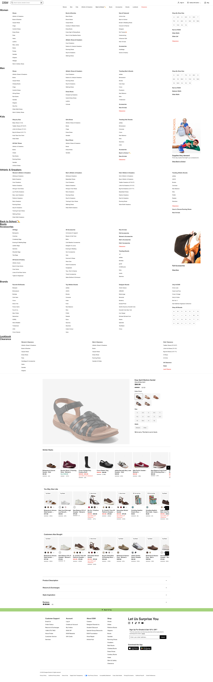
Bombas (121, 260)
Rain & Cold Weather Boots (73, 35)
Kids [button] (77, 7)
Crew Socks (15, 269)
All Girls (165, 358)
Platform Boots (112, 627)
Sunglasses (69, 268)
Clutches (14, 236)
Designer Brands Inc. (93, 624)
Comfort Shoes (16, 29)
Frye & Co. (15, 310)
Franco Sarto (15, 307)
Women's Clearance (27, 342)
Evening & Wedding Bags (19, 242)
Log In (68, 621)
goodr (120, 264)
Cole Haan (122, 84)
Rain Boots (15, 96)
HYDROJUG (122, 267)
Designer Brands (124, 285)
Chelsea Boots (16, 84)
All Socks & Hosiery (18, 260)
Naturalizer (15, 316)
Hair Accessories (70, 252)
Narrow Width (176, 30)
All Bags (15, 230)
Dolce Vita (15, 303)
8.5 (182, 21)
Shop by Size (16, 120)
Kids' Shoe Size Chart (18, 135)
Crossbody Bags (16, 239)
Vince (120, 329)
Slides (109, 624)
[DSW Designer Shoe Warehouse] (5, 2)
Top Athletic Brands (72, 285)
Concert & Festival (124, 26)
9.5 (190, 21)
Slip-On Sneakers (70, 52)
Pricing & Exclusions (129, 675)
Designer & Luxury (71, 245)
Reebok (174, 198)
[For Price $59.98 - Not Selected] (156, 396)
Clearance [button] (144, 7)
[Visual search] (41, 3)
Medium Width (176, 91)
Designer (121, 29)
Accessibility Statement (105, 675)
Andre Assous (122, 288)
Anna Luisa (175, 288)
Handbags (121, 49)
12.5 (198, 79)
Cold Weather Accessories (73, 242)
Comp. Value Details (117, 675)
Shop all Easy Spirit (140, 382)
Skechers (121, 142)
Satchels (14, 249)
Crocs (120, 87)
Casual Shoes (16, 22)
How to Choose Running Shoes (181, 209)
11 (173, 25)
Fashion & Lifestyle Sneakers (74, 46)
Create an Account (72, 624)
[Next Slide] (168, 468)
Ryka (67, 319)
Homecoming (122, 35)
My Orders (69, 627)
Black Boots (69, 16)
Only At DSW (176, 285)
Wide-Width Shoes (17, 109)
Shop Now (175, 270)
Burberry (121, 300)
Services (48, 639)
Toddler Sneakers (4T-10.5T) (126, 182)
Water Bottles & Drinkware (73, 277)
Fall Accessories (124, 233)
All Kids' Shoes (17, 143)
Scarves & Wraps (70, 258)
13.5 (178, 83)
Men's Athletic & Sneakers (74, 173)
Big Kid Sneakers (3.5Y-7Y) (126, 189)
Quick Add (51, 522)
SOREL (14, 319)
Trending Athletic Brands (179, 173)
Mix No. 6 (174, 300)
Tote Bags (15, 255)
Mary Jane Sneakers (18, 195)
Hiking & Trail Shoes (18, 189)
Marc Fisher (15, 313)
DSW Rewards (70, 633)
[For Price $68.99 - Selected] (139, 396)
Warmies (121, 276)
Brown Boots (69, 19)
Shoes (14, 13)
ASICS (174, 179)
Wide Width (175, 33)
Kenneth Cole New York (125, 310)
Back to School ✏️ (101, 7)
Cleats (14, 153)
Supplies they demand (181, 155)
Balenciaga (122, 294)
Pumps (14, 51)
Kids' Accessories (124, 243)
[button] (56, 493)
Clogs (14, 26)
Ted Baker (121, 326)
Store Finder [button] (49, 633)
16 (190, 83)
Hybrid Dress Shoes (71, 98)
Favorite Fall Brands (18, 285)
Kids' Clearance (168, 342)
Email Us (48, 621)
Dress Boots (69, 29)
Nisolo (120, 319)
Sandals (14, 54)
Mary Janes (15, 45)
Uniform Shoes (16, 165)
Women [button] (65, 7)
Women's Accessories (126, 236)
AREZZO (121, 291)
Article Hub (122, 16)
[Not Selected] (45, 507)
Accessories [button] (119, 7)
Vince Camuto (16, 332)
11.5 (178, 25)
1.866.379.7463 (50, 630)
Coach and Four (176, 291)
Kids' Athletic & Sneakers (127, 173)
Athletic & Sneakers (17, 16)
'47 (120, 254)
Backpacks (15, 233)
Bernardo (121, 297)
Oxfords (68, 104)
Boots (110, 7)
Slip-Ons (14, 106)
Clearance (175, 41)
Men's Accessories (125, 240)
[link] (51, 472)
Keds (67, 300)
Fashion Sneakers (17, 185)
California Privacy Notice (54, 675)
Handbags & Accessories (28, 361)
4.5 (178, 17)
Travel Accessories (71, 274)
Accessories (123, 104)
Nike (120, 96)
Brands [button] (127, 7)
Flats (13, 35)
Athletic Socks (16, 263)
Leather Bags (16, 245)
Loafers (14, 41)
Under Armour (69, 329)
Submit (163, 637)
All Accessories (70, 230)
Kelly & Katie (176, 297)
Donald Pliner (122, 303)
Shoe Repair (90, 636)
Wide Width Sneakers (18, 217)
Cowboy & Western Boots (73, 26)
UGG (120, 145)
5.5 (186, 17)
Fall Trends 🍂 (123, 32)
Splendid (121, 322)
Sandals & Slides (97, 361)
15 (186, 83)
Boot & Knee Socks (17, 266)
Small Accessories (71, 264)
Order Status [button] (49, 624)
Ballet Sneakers (16, 179)
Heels (14, 38)
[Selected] (60, 507)
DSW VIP (68, 630)
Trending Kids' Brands (126, 120)
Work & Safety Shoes (18, 64)
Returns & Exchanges (52, 627)
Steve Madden (16, 322)
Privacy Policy (43, 675)
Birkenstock (122, 77)
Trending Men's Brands (126, 71)
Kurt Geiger (122, 313)
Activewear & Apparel (72, 233)
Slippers (14, 57)
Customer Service (50, 636)
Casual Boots (69, 22)
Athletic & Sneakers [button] (86, 7)
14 (182, 83)
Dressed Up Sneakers (71, 95)
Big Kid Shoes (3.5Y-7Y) (19, 132)
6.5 (194, 17)
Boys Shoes (69, 140)
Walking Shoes (70, 56)
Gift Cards (69, 636)
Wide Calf (175, 36)
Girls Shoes (69, 120)
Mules (14, 48)
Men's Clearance (97, 342)
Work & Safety (112, 660)
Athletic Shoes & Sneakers (74, 40)
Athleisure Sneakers (17, 176)
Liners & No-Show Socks (19, 272)
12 (182, 25)
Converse (121, 129)
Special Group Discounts (94, 630)
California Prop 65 (140, 675)
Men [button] (71, 7)
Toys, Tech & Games (71, 271)
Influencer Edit (123, 38)
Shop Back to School (178, 162)
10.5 (198, 21)
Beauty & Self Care (71, 236)
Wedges (14, 61)
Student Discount (92, 627)
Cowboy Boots (112, 654)
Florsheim (121, 90)
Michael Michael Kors (125, 316)
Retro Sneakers (16, 201)
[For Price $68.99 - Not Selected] (147, 396)
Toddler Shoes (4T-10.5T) (19, 126)
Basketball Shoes (70, 179)
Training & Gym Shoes (18, 211)
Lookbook (135, 7)
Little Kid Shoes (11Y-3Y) (19, 129)
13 (186, 25)
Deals (165, 366)
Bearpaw (14, 288)
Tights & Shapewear (18, 276)
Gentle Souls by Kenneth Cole (127, 307)
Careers (89, 621)
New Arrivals (122, 41)
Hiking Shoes (16, 93)
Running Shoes (70, 49)
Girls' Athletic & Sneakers (126, 176)
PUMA (174, 195)
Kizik (67, 303)
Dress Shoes (15, 32)
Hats (67, 255)
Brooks (121, 81)
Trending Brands (124, 251)
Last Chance (167, 369)
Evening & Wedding (71, 249)
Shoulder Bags (16, 252)
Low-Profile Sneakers (18, 192)
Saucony (68, 322)
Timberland (122, 99)
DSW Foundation (92, 633)
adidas (121, 74)
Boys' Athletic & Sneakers (126, 179)
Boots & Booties (16, 19)
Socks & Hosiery (123, 52)
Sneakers (110, 642)
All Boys (165, 355)
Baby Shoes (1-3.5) (17, 123)
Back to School (123, 19)
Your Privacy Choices (93, 675)
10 (194, 21)
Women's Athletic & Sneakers (21, 173)
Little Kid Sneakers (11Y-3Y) (126, 185)
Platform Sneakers (17, 198)
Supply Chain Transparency (76, 675)
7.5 (174, 21)
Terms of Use (65, 675)
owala (120, 273)
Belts (67, 239)
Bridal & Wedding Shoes (125, 22)
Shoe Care (68, 261)
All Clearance (167, 363)
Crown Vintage (176, 294)
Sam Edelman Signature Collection (181, 303)
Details (143, 633)
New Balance (122, 93)
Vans (67, 332)
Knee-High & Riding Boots (73, 32)
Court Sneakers (70, 43)
